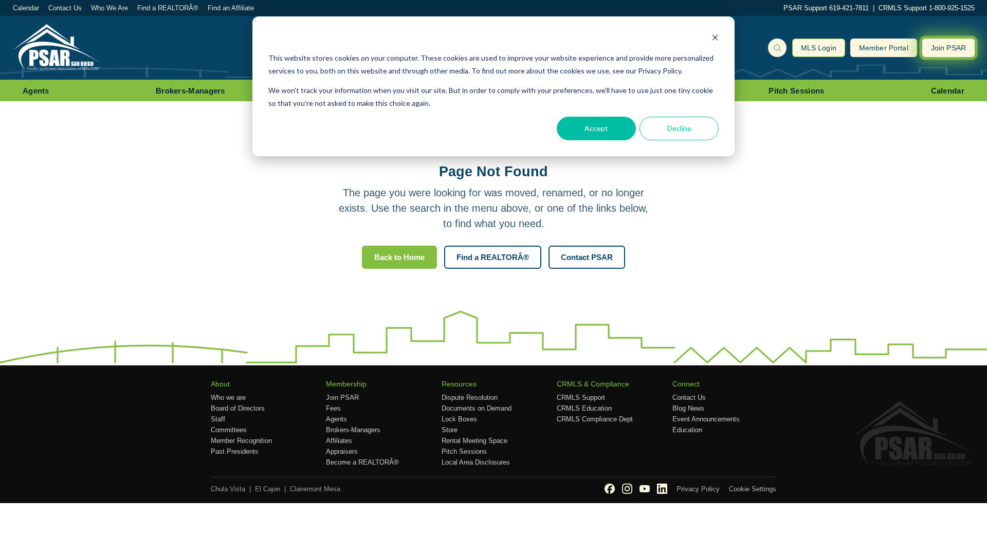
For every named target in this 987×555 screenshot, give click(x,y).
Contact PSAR (587, 257)
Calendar (26, 8)
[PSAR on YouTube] (644, 489)
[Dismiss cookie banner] (715, 38)
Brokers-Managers (190, 90)
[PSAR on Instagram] (627, 489)
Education (687, 430)
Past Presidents (235, 451)
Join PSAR (948, 48)
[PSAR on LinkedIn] (662, 489)
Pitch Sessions (796, 90)
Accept (596, 128)
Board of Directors (238, 408)
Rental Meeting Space (474, 441)
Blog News (688, 408)
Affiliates (339, 441)
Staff (218, 419)
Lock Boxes (459, 419)
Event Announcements (706, 419)
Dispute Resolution (470, 397)
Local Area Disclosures (476, 462)
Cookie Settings (752, 489)
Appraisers (342, 451)
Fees (333, 408)
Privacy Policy (698, 489)
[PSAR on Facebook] (610, 489)
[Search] (777, 48)
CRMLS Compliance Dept (595, 419)
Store (450, 430)
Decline (679, 128)
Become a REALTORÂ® (362, 462)
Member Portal (883, 48)
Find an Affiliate (231, 8)
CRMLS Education (584, 408)
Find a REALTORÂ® (167, 8)
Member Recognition (241, 441)
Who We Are (109, 8)
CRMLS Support (581, 397)
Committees (229, 430)
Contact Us (65, 8)
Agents (36, 90)
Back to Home (399, 257)
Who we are (228, 397)
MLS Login (818, 48)
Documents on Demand (476, 408)
